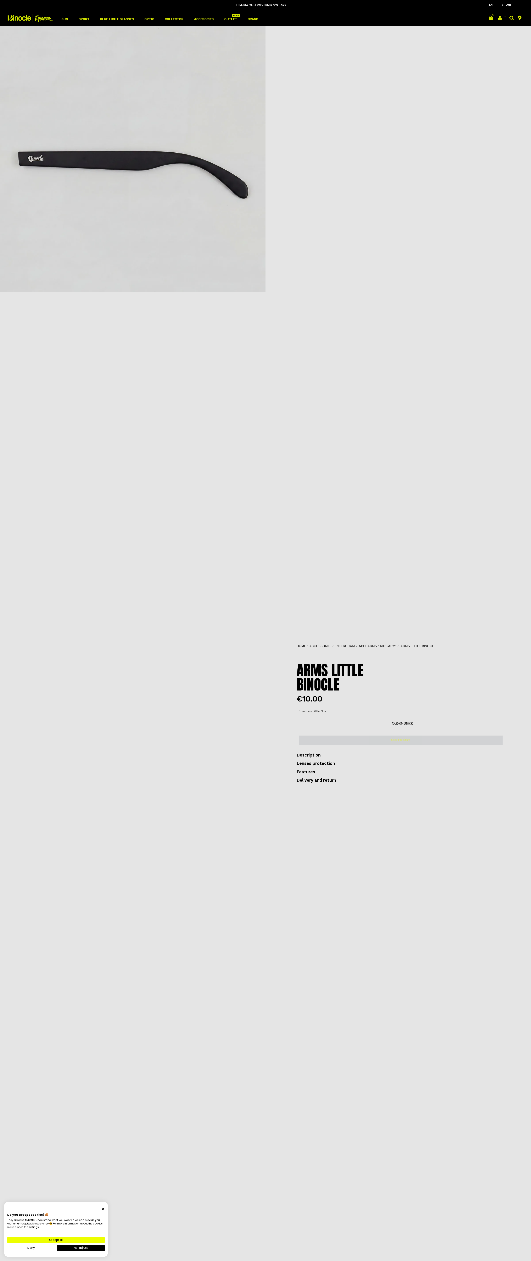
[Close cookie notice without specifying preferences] (103, 1209)
